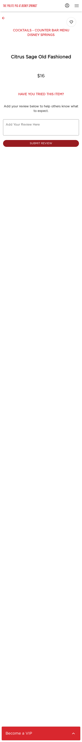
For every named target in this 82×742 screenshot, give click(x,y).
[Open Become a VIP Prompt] (73, 733)
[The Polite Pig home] (20, 5)
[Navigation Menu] (76, 5)
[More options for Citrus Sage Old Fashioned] (71, 22)
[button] (4, 18)
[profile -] (67, 5)
